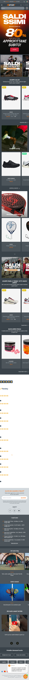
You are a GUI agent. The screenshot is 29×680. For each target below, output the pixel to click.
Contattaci (13, 662)
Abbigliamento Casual (6, 655)
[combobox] (9, 8)
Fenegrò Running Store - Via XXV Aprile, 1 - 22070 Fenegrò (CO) (14, 525)
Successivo (7, 394)
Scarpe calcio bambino (20, 655)
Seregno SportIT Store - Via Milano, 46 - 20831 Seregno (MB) (13, 522)
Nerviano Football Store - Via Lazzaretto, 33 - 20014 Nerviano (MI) (14, 540)
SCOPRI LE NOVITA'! (13, 188)
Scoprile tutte (24, 325)
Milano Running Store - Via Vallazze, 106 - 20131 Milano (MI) (14, 529)
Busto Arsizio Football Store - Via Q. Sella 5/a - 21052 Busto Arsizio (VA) (14, 533)
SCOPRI (14, 49)
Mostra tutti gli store (14, 543)
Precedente (2, 394)
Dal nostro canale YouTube (14, 611)
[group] (12, 565)
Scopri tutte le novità (22, 371)
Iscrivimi (23, 498)
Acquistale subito (23, 122)
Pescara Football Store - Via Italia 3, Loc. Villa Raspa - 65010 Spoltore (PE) (15, 537)
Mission (21, 662)
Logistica (4, 662)
